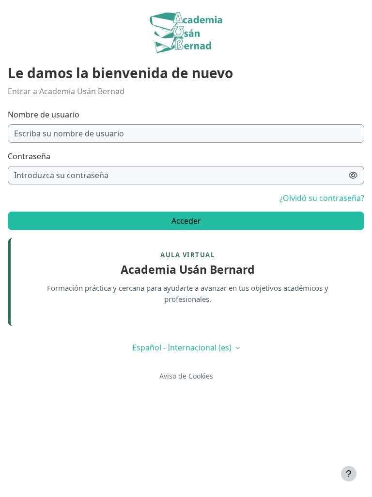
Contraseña (29, 156)
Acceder (186, 220)
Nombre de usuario (43, 114)
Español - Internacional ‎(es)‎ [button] (182, 347)
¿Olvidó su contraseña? (321, 198)
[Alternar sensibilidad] (353, 175)
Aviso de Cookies (186, 376)
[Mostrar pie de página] (348, 473)
